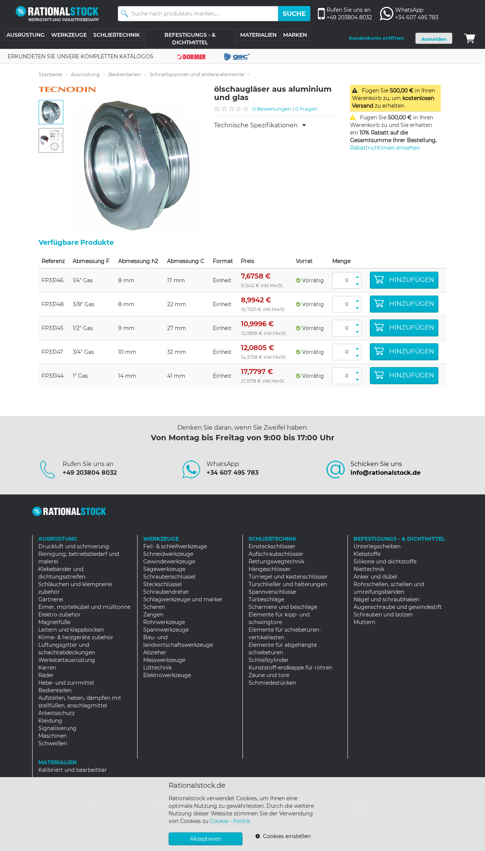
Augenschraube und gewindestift (398, 607)
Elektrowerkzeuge (167, 675)
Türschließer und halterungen (288, 584)
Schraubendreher (166, 591)
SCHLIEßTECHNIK (116, 34)
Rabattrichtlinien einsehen (385, 147)
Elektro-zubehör (59, 614)
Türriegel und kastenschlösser (288, 576)
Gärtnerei (50, 599)
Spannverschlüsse (272, 591)
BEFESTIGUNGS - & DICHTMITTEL (190, 38)
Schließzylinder (269, 660)
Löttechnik (157, 667)
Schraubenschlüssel (169, 576)
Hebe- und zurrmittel (66, 682)
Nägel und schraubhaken (386, 599)
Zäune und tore (269, 675)
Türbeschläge (266, 599)
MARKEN (295, 34)
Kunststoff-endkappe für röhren (290, 667)
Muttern (364, 622)
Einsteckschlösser (272, 546)
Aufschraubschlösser (276, 554)
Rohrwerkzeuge (164, 622)
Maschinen (52, 735)
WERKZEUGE (69, 34)
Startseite (50, 74)
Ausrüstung (85, 74)
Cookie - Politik (230, 821)
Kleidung (50, 720)
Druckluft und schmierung (73, 546)
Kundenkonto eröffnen (376, 38)
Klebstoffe (367, 554)
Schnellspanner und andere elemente (197, 74)
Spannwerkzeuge (166, 629)
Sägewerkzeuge (164, 569)
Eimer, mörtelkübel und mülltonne (84, 607)
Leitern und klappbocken (71, 629)
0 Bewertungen (271, 109)
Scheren (154, 607)
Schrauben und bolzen (383, 614)
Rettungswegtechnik (276, 561)
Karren (47, 667)
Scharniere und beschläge (283, 607)
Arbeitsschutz (56, 713)
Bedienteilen (124, 74)
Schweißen (52, 743)
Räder (46, 675)
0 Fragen (306, 109)
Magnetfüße (54, 622)
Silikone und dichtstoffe (385, 561)
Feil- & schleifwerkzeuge (175, 546)
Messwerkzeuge (164, 660)
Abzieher (154, 652)
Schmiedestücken (272, 682)
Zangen (153, 614)
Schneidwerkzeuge (168, 554)
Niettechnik (369, 569)
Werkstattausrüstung (66, 660)
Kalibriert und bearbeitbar (72, 770)
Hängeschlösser (270, 569)
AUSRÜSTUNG (25, 34)
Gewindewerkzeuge (169, 561)
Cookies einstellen (285, 836)
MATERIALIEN (258, 34)
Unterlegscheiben (377, 546)
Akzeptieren (205, 838)
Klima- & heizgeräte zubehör (75, 637)
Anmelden (433, 39)
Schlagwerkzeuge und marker (183, 599)
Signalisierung (57, 728)
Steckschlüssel (162, 584)
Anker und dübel (375, 576)
